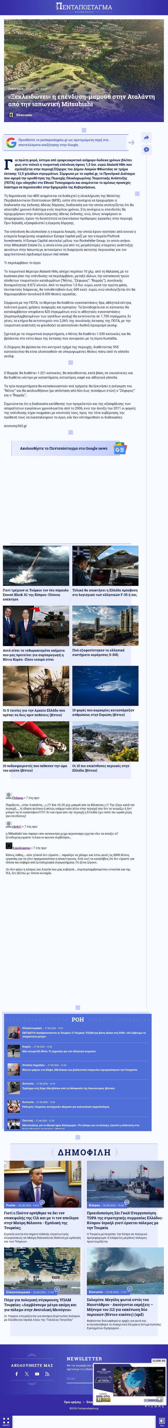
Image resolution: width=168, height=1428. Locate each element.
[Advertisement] (70, 503)
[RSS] (47, 1374)
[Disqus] (70, 842)
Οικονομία (15, 88)
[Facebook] (17, 1374)
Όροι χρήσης (72, 1402)
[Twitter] (27, 1374)
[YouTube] (37, 1374)
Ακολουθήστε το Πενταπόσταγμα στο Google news (63, 448)
